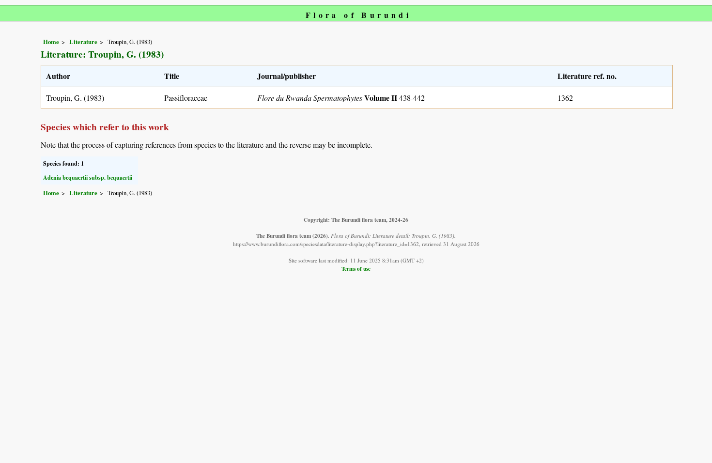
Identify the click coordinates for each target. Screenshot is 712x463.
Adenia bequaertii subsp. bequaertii (87, 177)
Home (51, 41)
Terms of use (356, 268)
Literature (83, 41)
